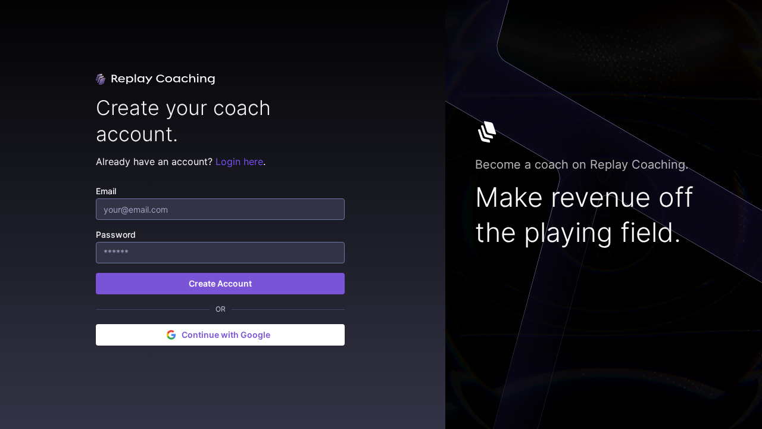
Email (106, 191)
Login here (239, 161)
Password (116, 234)
